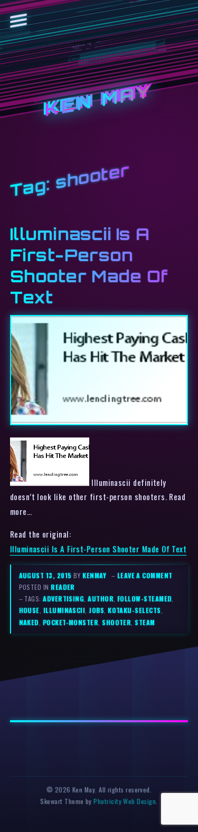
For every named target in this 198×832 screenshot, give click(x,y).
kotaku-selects (134, 610)
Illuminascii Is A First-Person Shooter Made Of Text (98, 548)
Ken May (99, 100)
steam (145, 622)
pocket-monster (70, 622)
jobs (96, 610)
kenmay (94, 575)
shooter (116, 622)
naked (29, 622)
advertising (63, 599)
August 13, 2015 (46, 575)
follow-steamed (144, 599)
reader (63, 587)
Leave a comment (145, 575)
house (29, 610)
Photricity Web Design (124, 801)
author (101, 599)
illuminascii (64, 610)
